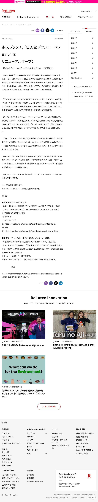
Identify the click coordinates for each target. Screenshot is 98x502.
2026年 (74, 38)
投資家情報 (65, 17)
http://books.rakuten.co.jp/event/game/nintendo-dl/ (30, 224)
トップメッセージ (8, 437)
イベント (30, 447)
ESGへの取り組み (9, 485)
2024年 (74, 48)
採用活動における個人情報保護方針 (57, 497)
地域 (28, 453)
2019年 (74, 73)
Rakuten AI (7, 462)
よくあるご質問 (82, 453)
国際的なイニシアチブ (10, 481)
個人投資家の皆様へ (84, 450)
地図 (5, 422)
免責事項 (74, 497)
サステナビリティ (8, 470)
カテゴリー (31, 433)
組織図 (4, 449)
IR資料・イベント (82, 440)
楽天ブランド (7, 455)
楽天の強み (6, 459)
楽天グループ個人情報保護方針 (83, 494)
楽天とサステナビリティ (11, 478)
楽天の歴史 (6, 465)
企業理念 (5, 433)
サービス (30, 440)
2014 (29, 24)
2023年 (74, 53)
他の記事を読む (50, 406)
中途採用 (30, 478)
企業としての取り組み (35, 443)
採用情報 (30, 470)
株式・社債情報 (82, 443)
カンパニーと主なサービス (11, 444)
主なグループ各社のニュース (83, 88)
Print (61, 30)
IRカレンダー (81, 447)
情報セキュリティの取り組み (62, 494)
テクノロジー (31, 437)
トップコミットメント (9, 475)
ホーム (4, 24)
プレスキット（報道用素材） (83, 93)
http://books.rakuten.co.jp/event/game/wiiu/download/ (32, 231)
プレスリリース (75, 31)
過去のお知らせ (76, 78)
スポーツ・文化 (32, 450)
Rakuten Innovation (28, 17)
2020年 (74, 68)
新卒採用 (30, 475)
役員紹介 (5, 440)
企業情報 (6, 17)
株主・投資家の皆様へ (85, 433)
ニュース (50, 17)
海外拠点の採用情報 (35, 481)
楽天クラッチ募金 (9, 488)
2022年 (74, 58)
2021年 (74, 63)
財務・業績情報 (82, 437)
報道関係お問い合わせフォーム (83, 98)
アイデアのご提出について (88, 497)
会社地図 (5, 452)
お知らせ (21, 24)
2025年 (74, 43)
